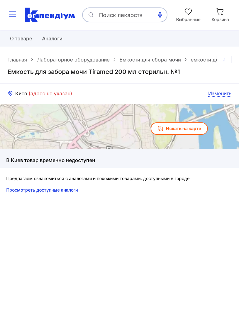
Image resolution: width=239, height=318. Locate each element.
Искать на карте (183, 128)
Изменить (220, 93)
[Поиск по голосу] (160, 15)
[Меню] (12, 14)
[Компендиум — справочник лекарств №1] (50, 14)
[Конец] (224, 59)
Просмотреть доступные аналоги (42, 190)
